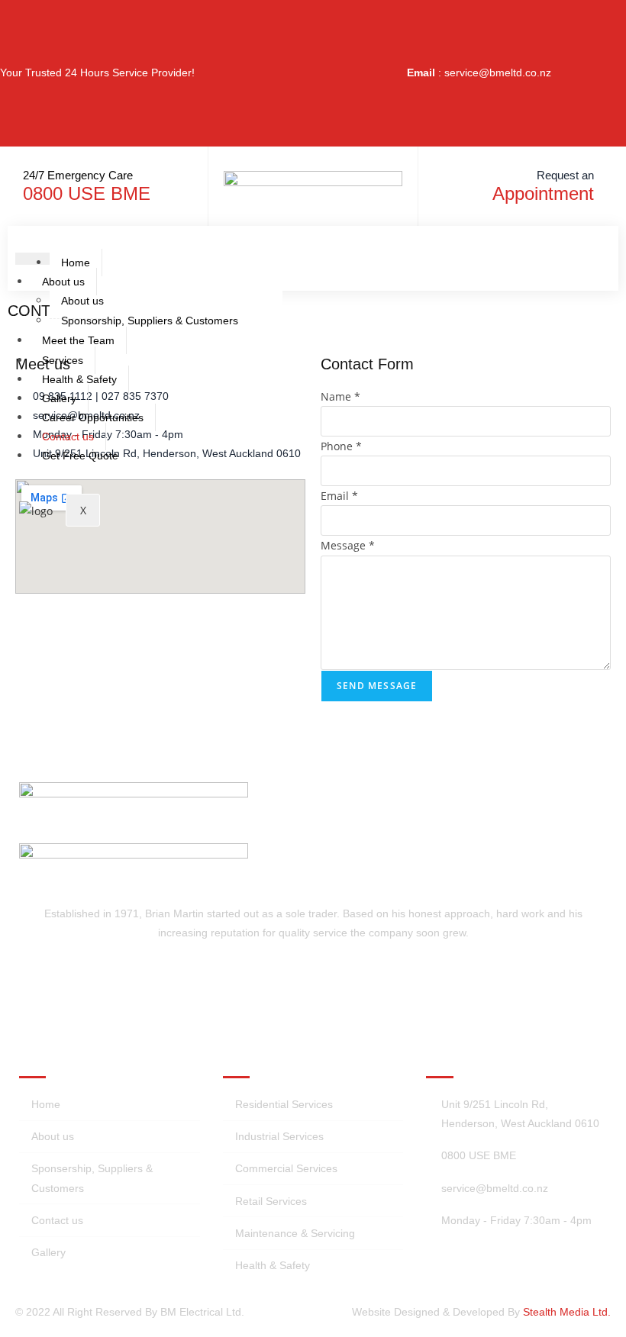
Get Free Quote (80, 455)
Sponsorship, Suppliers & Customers (149, 320)
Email (339, 495)
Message (348, 545)
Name (340, 396)
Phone (341, 446)
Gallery (59, 398)
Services (62, 360)
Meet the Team (78, 340)
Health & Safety (79, 379)
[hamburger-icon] (32, 259)
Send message (377, 685)
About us (63, 281)
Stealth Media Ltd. (567, 1312)
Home (75, 262)
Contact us (68, 436)
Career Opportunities (93, 417)
